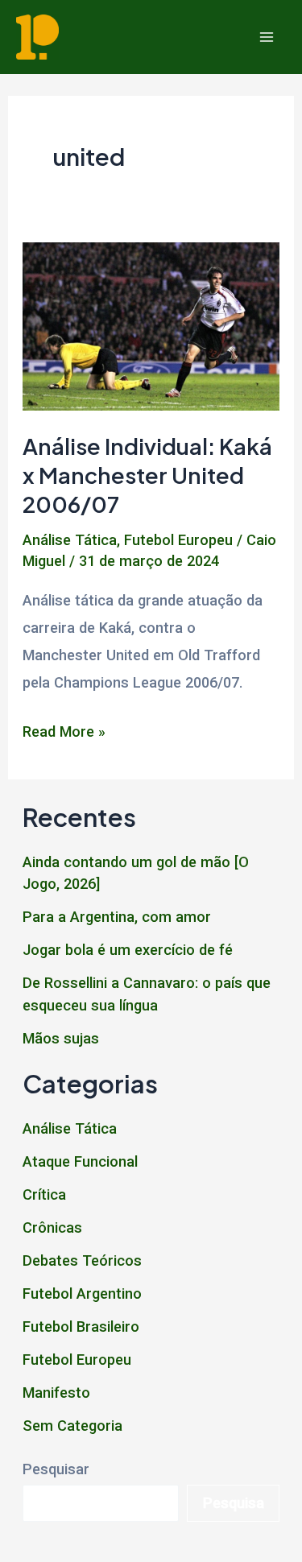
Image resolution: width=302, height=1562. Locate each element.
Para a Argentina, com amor (117, 916)
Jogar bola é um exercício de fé (128, 949)
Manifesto (56, 1392)
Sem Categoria (72, 1425)
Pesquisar (56, 1469)
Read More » (64, 734)
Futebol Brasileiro (81, 1326)
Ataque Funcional (80, 1161)
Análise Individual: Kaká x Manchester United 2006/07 (147, 474)
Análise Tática (70, 539)
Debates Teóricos (82, 1260)
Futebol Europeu (178, 539)
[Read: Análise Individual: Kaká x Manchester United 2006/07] (151, 324)
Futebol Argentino (82, 1293)
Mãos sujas (61, 1038)
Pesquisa (233, 1502)
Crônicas (52, 1227)
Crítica (44, 1194)
